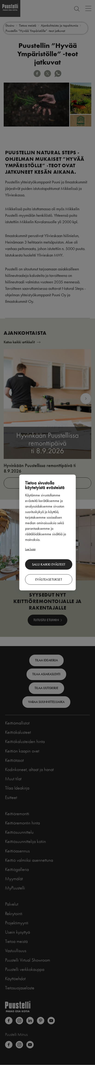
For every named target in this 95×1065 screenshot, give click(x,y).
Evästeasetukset (48, 579)
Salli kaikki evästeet (48, 564)
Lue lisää (30, 549)
